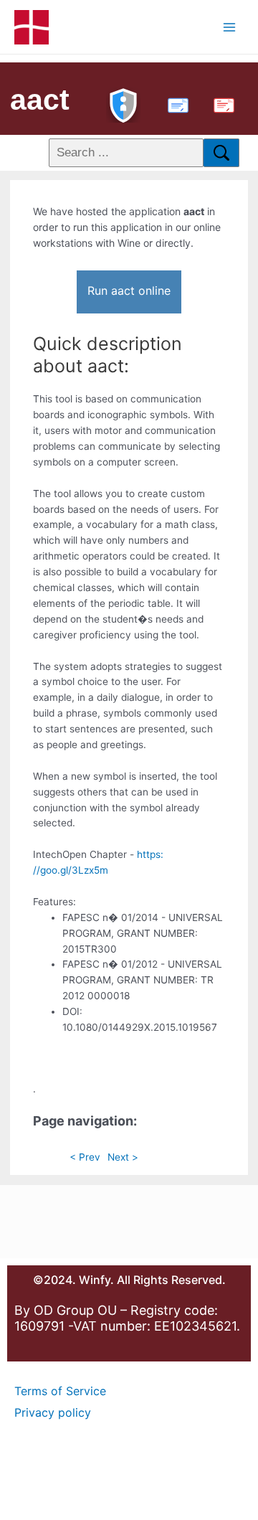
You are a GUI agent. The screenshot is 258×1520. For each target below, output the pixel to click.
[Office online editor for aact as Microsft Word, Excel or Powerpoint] (175, 104)
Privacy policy (52, 1412)
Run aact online (129, 290)
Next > (123, 1157)
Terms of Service (60, 1391)
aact (40, 99)
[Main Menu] (229, 27)
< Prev (85, 1157)
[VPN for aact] (123, 104)
